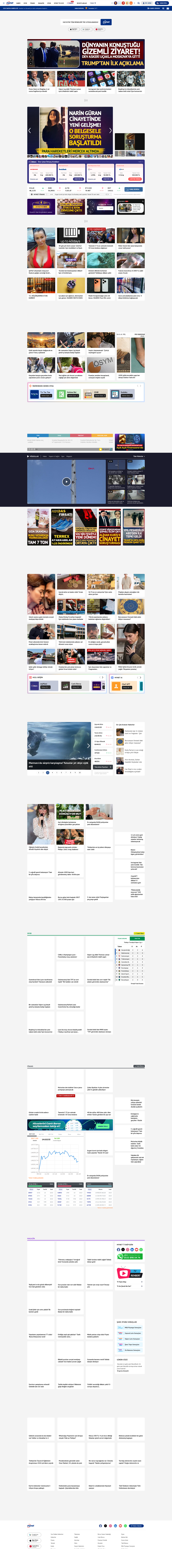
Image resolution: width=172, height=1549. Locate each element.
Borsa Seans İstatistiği (104, 1534)
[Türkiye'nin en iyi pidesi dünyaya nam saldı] (99, 837)
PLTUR (59, 1205)
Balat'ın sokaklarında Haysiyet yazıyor (100, 1487)
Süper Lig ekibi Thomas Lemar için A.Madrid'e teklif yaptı (33, 8)
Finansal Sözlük (102, 1540)
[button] (3, 3)
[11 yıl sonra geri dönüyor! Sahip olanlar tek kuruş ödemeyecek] (122, 838)
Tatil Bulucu (124, 1543)
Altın (78, 1134)
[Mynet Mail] (168, 8)
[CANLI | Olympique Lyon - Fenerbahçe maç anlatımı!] (70, 944)
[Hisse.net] (71, 207)
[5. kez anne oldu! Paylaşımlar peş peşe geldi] (99, 874)
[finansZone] (130, 442)
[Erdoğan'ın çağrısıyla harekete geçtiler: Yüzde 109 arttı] (122, 1117)
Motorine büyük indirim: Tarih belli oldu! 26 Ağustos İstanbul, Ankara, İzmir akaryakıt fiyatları (137, 1146)
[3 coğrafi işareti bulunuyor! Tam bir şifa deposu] (40, 862)
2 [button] (43, 772)
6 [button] (61, 772)
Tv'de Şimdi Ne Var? (124, 1286)
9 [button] (75, 772)
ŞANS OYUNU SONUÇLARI (127, 1322)
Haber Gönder (137, 1526)
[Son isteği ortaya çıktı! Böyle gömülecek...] (83, 156)
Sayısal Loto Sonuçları (133, 1333)
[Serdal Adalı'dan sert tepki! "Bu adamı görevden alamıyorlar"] (43, 156)
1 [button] (38, 772)
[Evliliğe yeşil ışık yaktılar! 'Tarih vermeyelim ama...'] (70, 1324)
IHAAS (59, 1196)
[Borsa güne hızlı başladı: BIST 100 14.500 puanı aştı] (70, 887)
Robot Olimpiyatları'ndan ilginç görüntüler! (137, 852)
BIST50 (41, 1134)
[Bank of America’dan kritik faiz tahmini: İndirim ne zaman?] (51, 156)
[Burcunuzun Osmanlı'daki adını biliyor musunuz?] (131, 606)
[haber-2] (62, 527)
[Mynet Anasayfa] (9, 2)
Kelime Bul (124, 1537)
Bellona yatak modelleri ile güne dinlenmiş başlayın (131, 1437)
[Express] (127, 3)
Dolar (60, 1134)
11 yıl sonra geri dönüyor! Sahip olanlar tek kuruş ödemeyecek (137, 838)
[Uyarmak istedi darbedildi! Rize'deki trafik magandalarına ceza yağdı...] (57, 156)
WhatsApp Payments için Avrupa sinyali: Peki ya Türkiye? (71, 1437)
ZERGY (30, 1193)
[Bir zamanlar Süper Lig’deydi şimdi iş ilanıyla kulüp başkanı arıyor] (71, 340)
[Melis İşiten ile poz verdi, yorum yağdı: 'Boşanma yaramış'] (131, 644)
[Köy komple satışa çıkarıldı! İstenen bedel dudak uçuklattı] (122, 1103)
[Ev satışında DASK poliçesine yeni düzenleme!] (99, 812)
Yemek (53, 1543)
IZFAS (30, 1202)
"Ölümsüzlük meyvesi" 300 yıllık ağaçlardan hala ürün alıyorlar (137, 894)
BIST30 (50, 1134)
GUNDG (60, 1193)
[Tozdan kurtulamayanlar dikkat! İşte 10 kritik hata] (71, 156)
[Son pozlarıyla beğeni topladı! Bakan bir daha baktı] (70, 1299)
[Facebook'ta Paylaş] (128, 1370)
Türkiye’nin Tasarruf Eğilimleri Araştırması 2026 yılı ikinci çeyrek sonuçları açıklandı (41, 1463)
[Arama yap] (138, 3)
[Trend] (116, 3)
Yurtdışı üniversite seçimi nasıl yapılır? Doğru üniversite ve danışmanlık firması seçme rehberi (130, 1464)
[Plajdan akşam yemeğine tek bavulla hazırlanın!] (131, 582)
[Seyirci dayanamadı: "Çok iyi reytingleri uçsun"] (101, 340)
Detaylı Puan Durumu (137, 983)
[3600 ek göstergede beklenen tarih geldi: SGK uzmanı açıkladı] (63, 156)
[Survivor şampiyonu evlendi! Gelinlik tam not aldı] (40, 1361)
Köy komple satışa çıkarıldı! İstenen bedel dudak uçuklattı (136, 1103)
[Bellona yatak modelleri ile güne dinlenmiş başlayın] (131, 1425)
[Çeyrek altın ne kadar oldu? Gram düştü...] (71, 582)
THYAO (89, 1193)
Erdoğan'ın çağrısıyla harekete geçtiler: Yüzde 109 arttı (136, 1118)
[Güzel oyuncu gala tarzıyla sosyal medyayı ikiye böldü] (41, 594)
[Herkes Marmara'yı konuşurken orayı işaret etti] (80, 156)
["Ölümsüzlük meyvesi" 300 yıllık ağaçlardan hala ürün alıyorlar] (122, 893)
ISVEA (30, 1205)
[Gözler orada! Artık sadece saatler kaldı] (40, 1089)
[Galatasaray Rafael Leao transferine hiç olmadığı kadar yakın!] (37, 156)
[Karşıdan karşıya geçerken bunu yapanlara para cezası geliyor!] (41, 365)
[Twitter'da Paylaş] (132, 1370)
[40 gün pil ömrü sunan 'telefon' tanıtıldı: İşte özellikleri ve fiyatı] (71, 235)
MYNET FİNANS (39, 194)
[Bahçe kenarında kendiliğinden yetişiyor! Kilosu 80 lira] (40, 887)
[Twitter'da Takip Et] (123, 1249)
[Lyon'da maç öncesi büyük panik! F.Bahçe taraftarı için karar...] (70, 1019)
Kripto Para (101, 1546)
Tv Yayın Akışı (121, 1282)
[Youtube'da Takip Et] (136, 1249)
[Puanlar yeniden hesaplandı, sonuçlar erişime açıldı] (101, 365)
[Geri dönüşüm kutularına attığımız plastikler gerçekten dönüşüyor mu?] (70, 812)
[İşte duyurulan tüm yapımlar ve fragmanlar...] (101, 656)
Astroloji (76, 1540)
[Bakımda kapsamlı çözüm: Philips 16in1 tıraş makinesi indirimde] (70, 837)
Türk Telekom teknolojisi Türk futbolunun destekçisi (129, 1487)
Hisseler (100, 1543)
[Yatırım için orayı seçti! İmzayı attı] (99, 1274)
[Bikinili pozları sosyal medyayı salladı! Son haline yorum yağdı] (70, 1349)
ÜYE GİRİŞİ (148, 3)
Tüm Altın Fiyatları (101, 767)
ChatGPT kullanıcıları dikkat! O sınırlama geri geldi (136, 880)
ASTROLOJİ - (105, 205)
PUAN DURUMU (122, 938)
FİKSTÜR (137, 938)
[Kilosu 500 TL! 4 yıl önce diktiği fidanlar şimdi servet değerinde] (101, 1425)
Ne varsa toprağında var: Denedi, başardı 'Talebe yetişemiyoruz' (101, 1462)
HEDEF (59, 1202)
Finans (52, 1540)
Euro (69, 1134)
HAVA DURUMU (79, 8)
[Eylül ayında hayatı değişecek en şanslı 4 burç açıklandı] (41, 340)
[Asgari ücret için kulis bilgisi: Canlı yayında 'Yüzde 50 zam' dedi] (97, 156)
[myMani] (70, 3)
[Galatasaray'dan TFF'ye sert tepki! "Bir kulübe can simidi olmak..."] (70, 969)
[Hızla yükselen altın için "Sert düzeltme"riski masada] (60, 156)
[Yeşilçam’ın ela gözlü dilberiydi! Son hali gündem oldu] (40, 1261)
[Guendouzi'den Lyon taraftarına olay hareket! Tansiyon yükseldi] (28, 156)
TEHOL (60, 1199)
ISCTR (88, 1199)
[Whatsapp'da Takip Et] (141, 1249)
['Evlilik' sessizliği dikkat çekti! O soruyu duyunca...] (99, 1374)
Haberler (53, 1537)
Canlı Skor (140, 933)
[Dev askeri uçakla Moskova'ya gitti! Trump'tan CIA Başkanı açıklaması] (86, 54)
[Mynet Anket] (131, 3)
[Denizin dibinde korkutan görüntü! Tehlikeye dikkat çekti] (101, 260)
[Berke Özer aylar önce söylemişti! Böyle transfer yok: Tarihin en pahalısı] (94, 156)
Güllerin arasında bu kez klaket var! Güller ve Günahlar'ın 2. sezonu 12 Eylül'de (40, 1438)
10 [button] (80, 772)
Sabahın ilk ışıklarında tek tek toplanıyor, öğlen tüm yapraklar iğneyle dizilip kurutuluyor (137, 1160)
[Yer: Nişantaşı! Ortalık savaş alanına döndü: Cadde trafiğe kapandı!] (45, 156)
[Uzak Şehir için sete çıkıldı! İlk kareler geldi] (40, 1299)
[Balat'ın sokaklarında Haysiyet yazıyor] (101, 1475)
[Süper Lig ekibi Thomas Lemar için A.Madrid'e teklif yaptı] (99, 944)
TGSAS (30, 1199)
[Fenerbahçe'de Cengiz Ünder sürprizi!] (105, 156)
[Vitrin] (119, 3)
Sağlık (76, 1537)
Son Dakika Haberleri (57, 1534)
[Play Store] (34, 1535)
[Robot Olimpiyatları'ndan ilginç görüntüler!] (122, 852)
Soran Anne (124, 1540)
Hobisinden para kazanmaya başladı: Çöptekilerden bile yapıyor (69, 1488)
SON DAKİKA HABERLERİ (10, 8)
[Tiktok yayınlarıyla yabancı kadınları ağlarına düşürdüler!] (101, 606)
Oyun (122, 1534)
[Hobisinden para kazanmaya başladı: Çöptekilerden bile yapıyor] (71, 1475)
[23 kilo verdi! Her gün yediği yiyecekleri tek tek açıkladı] (74, 156)
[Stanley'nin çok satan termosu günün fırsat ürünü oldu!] (71, 656)
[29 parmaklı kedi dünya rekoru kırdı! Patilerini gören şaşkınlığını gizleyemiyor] (111, 156)
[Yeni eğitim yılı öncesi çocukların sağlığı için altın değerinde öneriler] (71, 365)
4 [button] (52, 772)
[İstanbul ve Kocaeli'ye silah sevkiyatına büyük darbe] (34, 156)
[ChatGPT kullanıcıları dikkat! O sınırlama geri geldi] (122, 879)
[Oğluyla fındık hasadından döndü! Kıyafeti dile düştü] (40, 824)
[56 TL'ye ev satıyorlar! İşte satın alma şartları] (101, 582)
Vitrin (75, 1543)
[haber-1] (38, 527)
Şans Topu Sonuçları (132, 1344)
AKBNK (89, 1196)
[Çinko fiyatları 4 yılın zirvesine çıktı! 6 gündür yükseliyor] (85, 156)
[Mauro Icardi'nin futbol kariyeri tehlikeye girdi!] (108, 156)
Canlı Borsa (140, 1066)
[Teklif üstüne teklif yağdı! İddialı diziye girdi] (99, 1249)
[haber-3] (86, 527)
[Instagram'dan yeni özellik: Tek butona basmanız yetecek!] (122, 866)
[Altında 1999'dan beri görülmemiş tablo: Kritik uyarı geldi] (70, 862)
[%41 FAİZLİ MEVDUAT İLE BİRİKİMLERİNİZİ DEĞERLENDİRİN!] (77, 156)
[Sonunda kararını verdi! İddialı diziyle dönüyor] (99, 1349)
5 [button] (56, 772)
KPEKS (30, 1196)
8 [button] (70, 772)
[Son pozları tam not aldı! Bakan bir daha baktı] (70, 1274)
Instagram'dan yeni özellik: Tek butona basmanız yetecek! (137, 865)
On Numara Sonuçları (132, 1350)
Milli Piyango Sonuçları (133, 1327)
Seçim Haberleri (79, 1546)
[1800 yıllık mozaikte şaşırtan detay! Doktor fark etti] (131, 352)
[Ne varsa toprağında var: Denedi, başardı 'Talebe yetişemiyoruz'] (101, 1450)
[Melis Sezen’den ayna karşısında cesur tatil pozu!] (131, 235)
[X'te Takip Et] (105, 1525)
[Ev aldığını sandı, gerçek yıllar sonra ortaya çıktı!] (101, 631)
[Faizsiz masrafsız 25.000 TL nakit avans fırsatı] (54, 156)
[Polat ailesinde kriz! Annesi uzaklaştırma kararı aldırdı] (41, 631)
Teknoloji (77, 1534)
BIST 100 (34, 1138)
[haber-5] (134, 527)
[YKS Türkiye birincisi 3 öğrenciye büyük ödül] (103, 156)
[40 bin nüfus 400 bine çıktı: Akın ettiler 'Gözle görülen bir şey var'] (91, 156)
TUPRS (89, 1202)
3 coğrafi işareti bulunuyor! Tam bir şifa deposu (136, 1131)
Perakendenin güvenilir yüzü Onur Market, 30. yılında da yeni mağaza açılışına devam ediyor (70, 1463)
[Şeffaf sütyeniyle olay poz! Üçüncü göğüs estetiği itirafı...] (41, 248)
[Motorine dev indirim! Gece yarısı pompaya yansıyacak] (70, 1077)
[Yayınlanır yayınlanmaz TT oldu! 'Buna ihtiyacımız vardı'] (40, 1324)
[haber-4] (110, 527)
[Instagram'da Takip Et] (127, 1249)
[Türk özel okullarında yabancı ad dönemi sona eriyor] (71, 631)
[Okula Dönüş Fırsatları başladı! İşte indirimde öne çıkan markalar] (71, 606)
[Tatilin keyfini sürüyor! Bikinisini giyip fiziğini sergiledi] (70, 1374)
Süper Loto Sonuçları (132, 1339)
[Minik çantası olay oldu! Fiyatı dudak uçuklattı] (99, 1311)
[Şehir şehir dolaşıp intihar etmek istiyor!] (41, 656)
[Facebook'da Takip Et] (118, 1249)
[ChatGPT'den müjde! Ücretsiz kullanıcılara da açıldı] (65, 156)
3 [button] (47, 772)
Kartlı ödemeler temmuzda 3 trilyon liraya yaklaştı (39, 1487)
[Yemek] (123, 3)
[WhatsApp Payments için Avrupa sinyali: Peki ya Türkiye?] (71, 1425)
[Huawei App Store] (34, 1546)
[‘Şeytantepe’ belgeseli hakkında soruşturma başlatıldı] (40, 156)
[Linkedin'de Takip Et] (132, 1249)
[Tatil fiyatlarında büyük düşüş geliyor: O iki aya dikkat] (70, 130)
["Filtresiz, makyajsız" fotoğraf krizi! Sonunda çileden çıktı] (70, 1249)
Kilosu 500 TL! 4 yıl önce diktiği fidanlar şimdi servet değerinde (100, 1437)
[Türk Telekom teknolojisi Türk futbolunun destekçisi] (131, 1475)
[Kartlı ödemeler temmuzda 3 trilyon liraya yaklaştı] (41, 1475)
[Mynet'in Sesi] (41, 207)
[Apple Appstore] (34, 1540)
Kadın (52, 1546)
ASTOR (89, 1205)
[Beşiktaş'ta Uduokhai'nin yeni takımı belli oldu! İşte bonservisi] (40, 1019)
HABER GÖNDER (155, 8)
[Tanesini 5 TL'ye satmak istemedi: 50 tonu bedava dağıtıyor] (101, 235)
